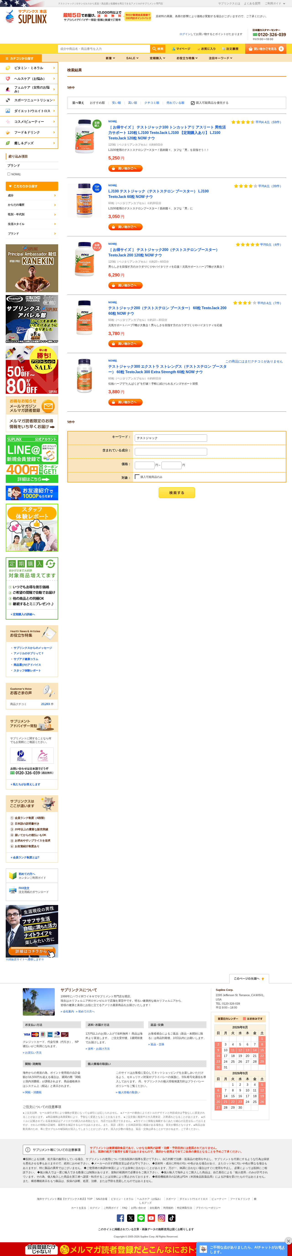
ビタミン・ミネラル (122, 1198)
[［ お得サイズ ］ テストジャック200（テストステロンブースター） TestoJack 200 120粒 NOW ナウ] (84, 259)
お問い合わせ (138, 1207)
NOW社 (112, 121)
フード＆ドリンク (240, 1198)
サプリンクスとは (229, 3)
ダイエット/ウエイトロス (194, 1198)
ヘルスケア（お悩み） (149, 1198)
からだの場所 (16, 204)
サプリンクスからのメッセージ (33, 647)
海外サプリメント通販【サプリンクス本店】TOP (64, 1198)
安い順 (117, 102)
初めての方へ (27, 873)
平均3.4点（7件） (270, 303)
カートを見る (78, 1207)
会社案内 (155, 1207)
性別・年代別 (16, 214)
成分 (10, 195)
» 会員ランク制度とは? (25, 857)
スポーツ (171, 1198)
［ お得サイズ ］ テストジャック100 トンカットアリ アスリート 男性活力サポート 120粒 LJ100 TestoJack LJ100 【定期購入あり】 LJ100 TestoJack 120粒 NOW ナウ (167, 132)
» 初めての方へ (85, 1011)
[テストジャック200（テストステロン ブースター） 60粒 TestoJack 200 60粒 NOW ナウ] (84, 317)
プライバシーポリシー (208, 1207)
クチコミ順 (152, 102)
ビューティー (219, 1198)
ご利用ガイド (273, 3)
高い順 (133, 102)
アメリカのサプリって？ (29, 653)
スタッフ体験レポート (27, 670)
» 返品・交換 (156, 1044)
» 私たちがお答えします (25, 784)
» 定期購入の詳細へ (23, 614)
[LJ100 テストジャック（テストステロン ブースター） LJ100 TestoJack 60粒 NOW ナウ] (84, 200)
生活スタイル (16, 224)
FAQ (124, 1207)
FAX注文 (24, 888)
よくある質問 (252, 3)
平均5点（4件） (271, 244)
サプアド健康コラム (26, 659)
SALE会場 (101, 1198)
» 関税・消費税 (32, 1092)
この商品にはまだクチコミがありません (254, 361)
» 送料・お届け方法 (98, 1048)
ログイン (185, 34)
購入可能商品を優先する (212, 102)
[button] (241, 1249)
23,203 (45, 704)
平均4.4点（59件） (269, 122)
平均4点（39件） (270, 186)
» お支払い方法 (32, 1052)
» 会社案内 (67, 1011)
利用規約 (168, 1207)
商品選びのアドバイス (27, 664)
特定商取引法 (184, 1207)
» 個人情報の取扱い (128, 1092)
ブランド (13, 233)
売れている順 (175, 102)
